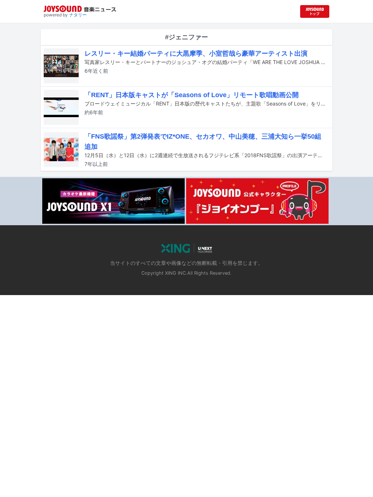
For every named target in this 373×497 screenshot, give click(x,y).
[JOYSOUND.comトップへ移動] (314, 11)
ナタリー (78, 14)
